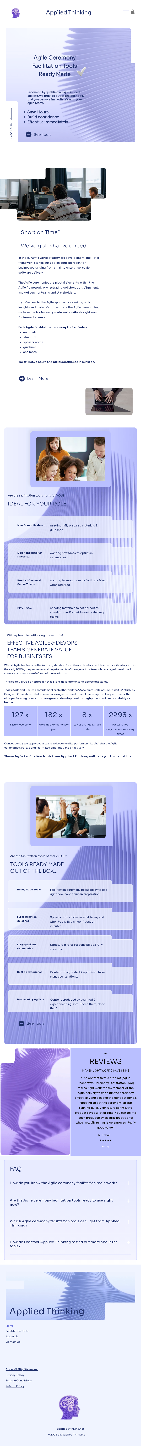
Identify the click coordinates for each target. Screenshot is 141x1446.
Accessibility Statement (22, 1369)
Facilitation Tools (17, 1331)
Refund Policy (15, 1386)
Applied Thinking (68, 12)
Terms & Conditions (19, 1380)
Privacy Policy (15, 1375)
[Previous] (103, 1146)
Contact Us (13, 1341)
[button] (133, 11)
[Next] (108, 1146)
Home (10, 1325)
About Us (12, 1336)
